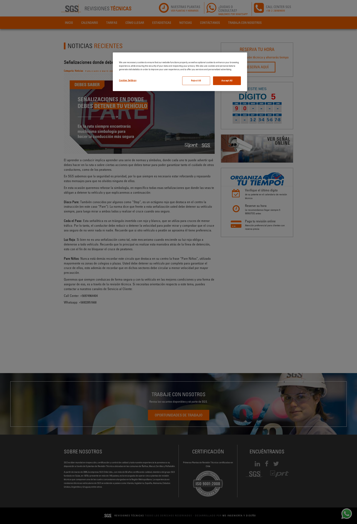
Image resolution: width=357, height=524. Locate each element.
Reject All (196, 80)
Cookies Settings (127, 80)
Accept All (226, 80)
